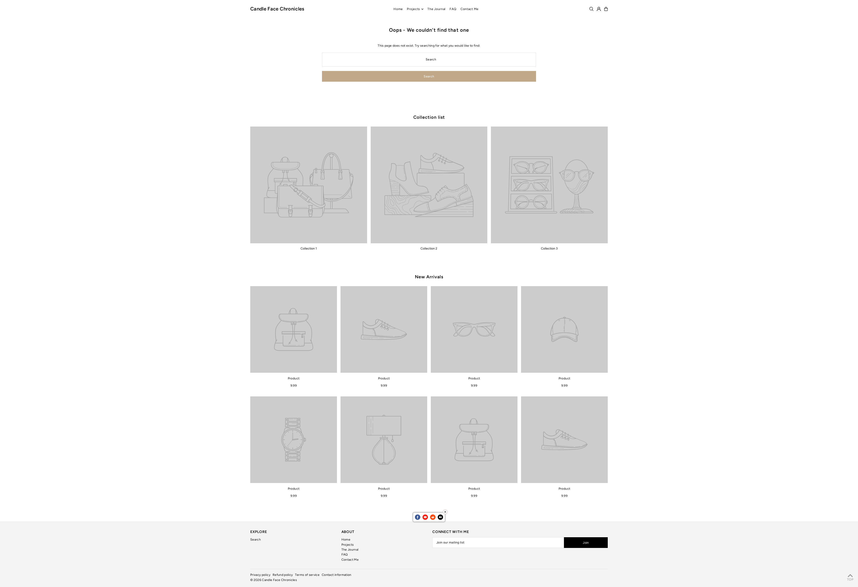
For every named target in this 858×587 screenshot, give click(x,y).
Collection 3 (549, 248)
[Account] (599, 9)
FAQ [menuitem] (453, 9)
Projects (347, 545)
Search (255, 539)
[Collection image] (308, 185)
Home (345, 539)
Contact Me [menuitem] (470, 9)
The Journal (350, 550)
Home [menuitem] (398, 9)
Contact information (336, 575)
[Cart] (606, 9)
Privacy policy (260, 575)
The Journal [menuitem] (436, 9)
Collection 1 (309, 248)
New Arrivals (429, 276)
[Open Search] (591, 9)
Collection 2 (429, 248)
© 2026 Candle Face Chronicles (273, 580)
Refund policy (283, 575)
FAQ (344, 554)
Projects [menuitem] (413, 9)
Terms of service (307, 575)
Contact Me (350, 560)
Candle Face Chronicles (277, 9)
